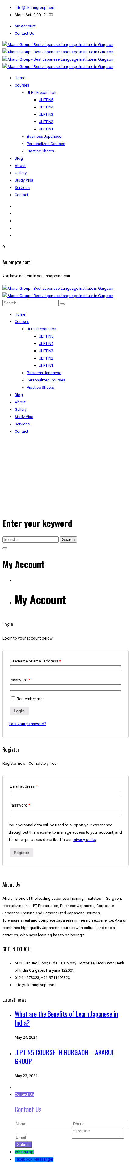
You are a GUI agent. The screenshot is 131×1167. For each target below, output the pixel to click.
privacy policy (84, 839)
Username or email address (35, 661)
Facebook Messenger (34, 1159)
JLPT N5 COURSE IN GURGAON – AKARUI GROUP (64, 1056)
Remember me (29, 699)
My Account (25, 26)
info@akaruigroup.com (35, 7)
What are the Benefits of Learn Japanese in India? (66, 1018)
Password (20, 680)
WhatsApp (24, 1152)
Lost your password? (27, 724)
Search (68, 539)
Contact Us (24, 33)
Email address (23, 786)
